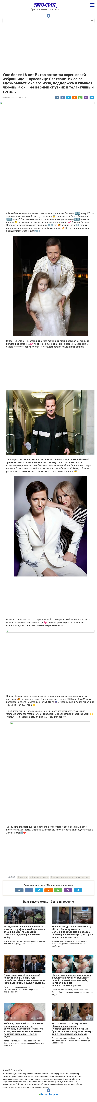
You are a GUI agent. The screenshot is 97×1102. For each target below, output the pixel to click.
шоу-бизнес (83, 877)
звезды (23, 877)
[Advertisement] (48, 47)
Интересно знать (40, 877)
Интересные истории (63, 877)
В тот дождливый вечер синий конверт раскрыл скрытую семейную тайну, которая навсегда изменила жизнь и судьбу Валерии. (24, 979)
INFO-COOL (45, 5)
